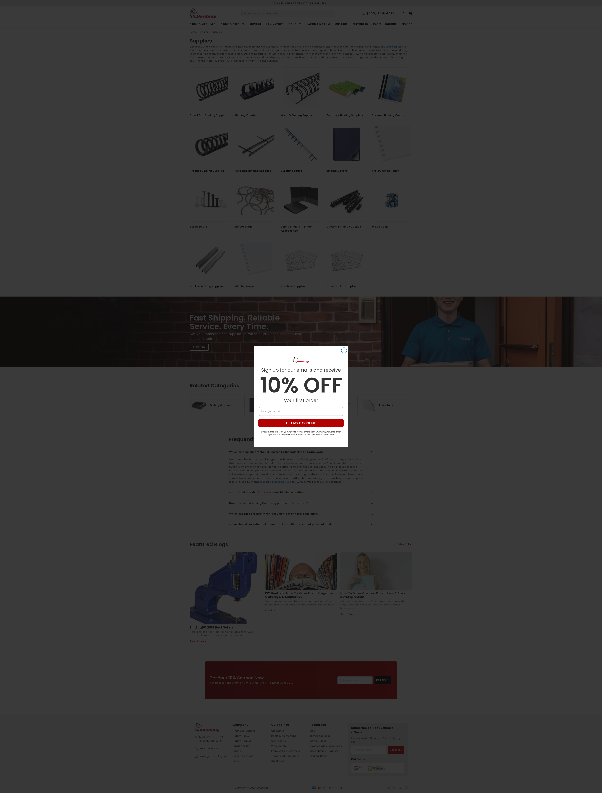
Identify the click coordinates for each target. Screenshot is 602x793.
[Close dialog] (344, 350)
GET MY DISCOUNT (301, 423)
